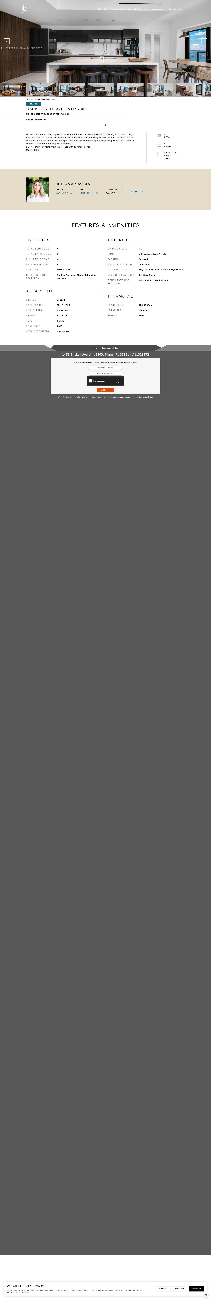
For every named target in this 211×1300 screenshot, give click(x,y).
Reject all (163, 1289)
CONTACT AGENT (138, 191)
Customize (179, 1289)
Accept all (196, 1289)
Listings (103, 9)
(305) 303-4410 (64, 193)
